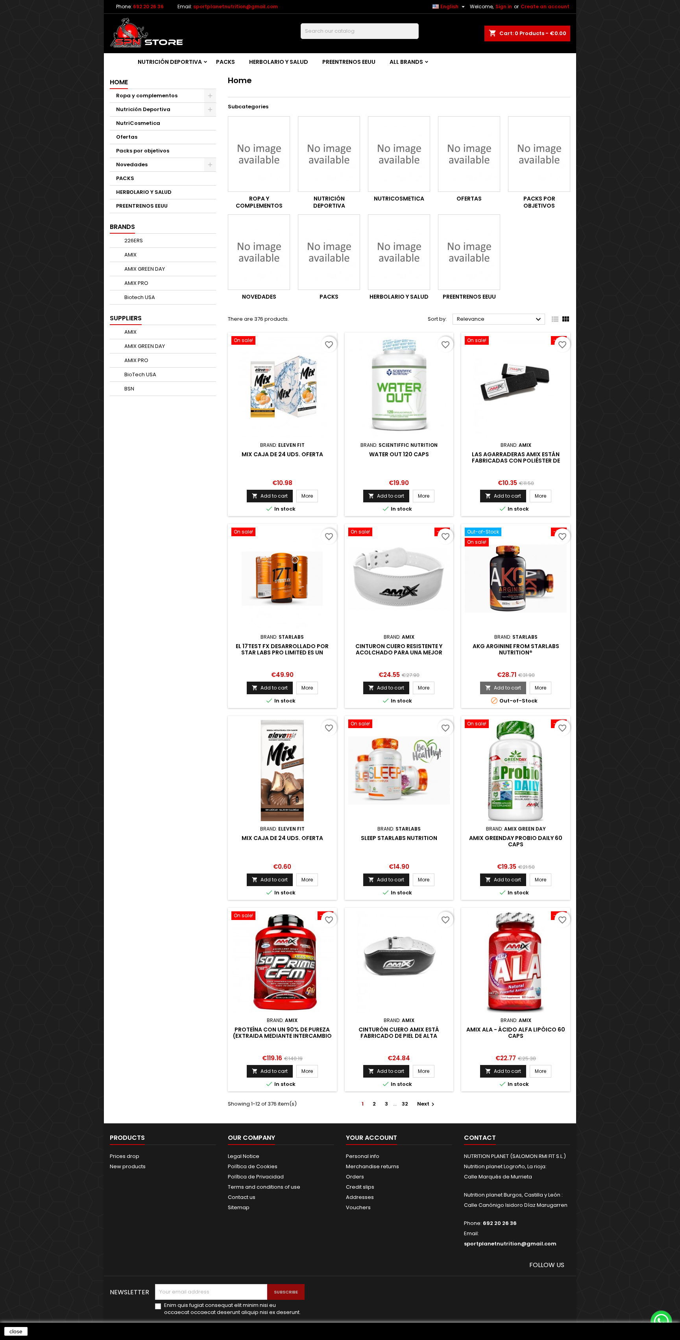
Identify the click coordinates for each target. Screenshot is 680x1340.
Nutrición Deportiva (170, 62)
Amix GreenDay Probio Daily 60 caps (515, 841)
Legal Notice (243, 1156)
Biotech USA (139, 297)
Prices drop (124, 1156)
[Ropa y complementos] (259, 154)
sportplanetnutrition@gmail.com (235, 6)
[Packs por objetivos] (539, 154)
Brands (122, 226)
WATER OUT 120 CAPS (399, 454)
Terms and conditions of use (264, 1187)
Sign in (503, 6)
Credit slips (360, 1187)
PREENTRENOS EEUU (348, 62)
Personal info (362, 1156)
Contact (480, 1137)
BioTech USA (139, 374)
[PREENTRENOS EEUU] (469, 252)
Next (426, 1104)
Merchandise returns (372, 1166)
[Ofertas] (469, 154)
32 (405, 1104)
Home (119, 82)
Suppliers (126, 318)
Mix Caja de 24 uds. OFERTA (282, 454)
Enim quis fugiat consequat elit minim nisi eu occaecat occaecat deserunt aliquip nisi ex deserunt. (232, 1309)
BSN (128, 388)
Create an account (545, 6)
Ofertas (126, 137)
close (15, 1331)
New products (128, 1166)
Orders (355, 1176)
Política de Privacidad (256, 1176)
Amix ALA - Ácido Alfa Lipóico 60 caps (515, 1033)
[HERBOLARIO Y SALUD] (399, 252)
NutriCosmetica (138, 123)
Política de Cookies (252, 1166)
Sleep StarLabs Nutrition (399, 838)
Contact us (241, 1197)
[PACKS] (329, 252)
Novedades (132, 164)
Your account (371, 1137)
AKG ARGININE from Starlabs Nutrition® (516, 649)
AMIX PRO (135, 283)
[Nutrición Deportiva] (329, 154)
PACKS (225, 62)
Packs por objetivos (142, 150)
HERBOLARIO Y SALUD (278, 62)
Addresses (360, 1197)
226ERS (133, 240)
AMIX (130, 254)
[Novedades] (259, 252)
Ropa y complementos (146, 95)
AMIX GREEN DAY (144, 269)
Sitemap (238, 1207)
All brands (406, 62)
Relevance (500, 319)
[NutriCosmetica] (399, 154)
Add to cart (270, 496)
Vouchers (358, 1207)
